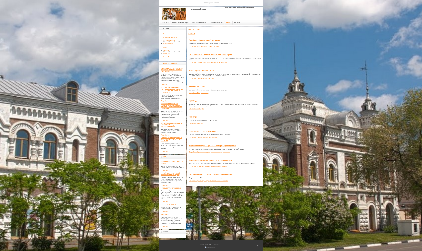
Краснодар (165, 214)
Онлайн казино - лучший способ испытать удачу (170, 174)
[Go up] (257, 246)
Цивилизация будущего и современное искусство (211, 174)
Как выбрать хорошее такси (172, 188)
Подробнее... (165, 85)
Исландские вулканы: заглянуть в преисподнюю (210, 160)
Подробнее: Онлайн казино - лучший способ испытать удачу (208, 62)
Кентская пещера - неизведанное (203, 131)
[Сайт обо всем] (174, 13)
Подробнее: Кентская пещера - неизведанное (203, 137)
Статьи (165, 47)
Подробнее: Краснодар (196, 109)
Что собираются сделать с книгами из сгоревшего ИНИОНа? (171, 139)
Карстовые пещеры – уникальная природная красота (212, 146)
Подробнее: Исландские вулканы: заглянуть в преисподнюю (208, 166)
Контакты (166, 50)
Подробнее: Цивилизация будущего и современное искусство (208, 181)
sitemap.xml (166, 53)
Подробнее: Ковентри (196, 123)
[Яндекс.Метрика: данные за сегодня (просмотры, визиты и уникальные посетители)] (210, 247)
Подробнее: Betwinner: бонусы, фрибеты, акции (204, 46)
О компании (166, 34)
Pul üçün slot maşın (168, 204)
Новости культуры (168, 44)
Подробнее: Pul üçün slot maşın (198, 93)
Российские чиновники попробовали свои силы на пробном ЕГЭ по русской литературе (172, 90)
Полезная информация (170, 37)
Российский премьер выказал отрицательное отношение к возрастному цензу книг (171, 106)
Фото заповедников (169, 40)
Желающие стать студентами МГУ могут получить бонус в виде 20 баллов (172, 70)
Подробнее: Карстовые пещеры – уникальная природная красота (209, 152)
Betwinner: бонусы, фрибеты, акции (204, 40)
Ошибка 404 (166, 57)
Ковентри (193, 117)
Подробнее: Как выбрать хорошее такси (201, 78)
